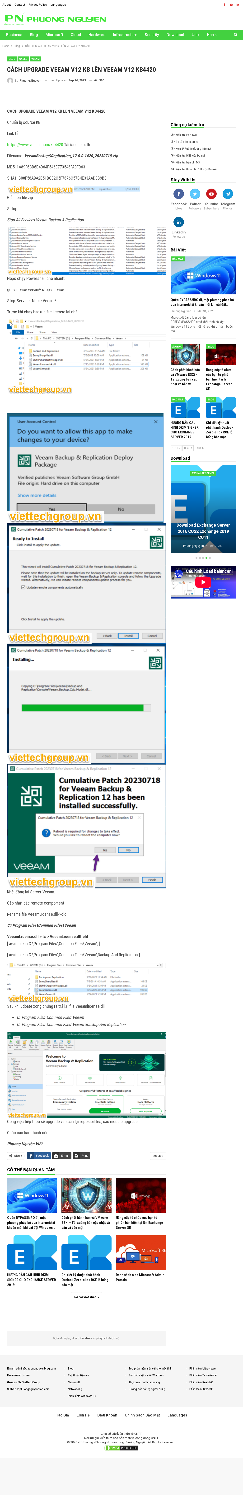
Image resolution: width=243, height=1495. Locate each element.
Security (152, 34)
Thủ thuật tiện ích (78, 1375)
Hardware (97, 34)
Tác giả (62, 1415)
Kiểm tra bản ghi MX (185, 162)
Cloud (76, 34)
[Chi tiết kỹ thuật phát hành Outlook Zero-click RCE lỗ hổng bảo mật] (86, 1252)
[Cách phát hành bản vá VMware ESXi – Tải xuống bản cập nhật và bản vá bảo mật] (86, 1195)
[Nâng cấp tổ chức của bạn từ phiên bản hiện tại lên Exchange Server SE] (141, 1195)
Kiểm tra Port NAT (184, 135)
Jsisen (26, 1375)
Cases (23, 59)
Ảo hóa (177, 346)
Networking (75, 1389)
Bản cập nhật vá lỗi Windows (146, 1375)
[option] (203, 510)
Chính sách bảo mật (142, 1415)
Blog (34, 34)
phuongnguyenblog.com (34, 1389)
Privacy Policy (38, 4)
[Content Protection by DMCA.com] (121, 1448)
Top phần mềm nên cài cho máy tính (150, 1368)
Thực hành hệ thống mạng (144, 1382)
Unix (195, 34)
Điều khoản (107, 1415)
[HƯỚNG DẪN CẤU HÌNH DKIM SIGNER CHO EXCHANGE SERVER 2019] (32, 1252)
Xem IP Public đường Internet (191, 148)
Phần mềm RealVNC (201, 1382)
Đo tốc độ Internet (184, 142)
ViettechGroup (31, 1382)
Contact (19, 4)
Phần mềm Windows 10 (82, 1396)
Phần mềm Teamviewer (203, 1375)
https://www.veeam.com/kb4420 (35, 144)
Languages (58, 4)
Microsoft (54, 34)
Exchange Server (203, 473)
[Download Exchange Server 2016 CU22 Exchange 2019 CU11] (203, 509)
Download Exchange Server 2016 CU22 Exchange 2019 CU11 (203, 531)
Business (14, 34)
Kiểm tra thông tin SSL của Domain (194, 169)
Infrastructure (125, 34)
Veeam (35, 59)
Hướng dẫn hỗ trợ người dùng (147, 1389)
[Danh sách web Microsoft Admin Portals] (141, 1252)
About (6, 4)
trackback (86, 1338)
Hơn (210, 34)
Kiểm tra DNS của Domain (188, 155)
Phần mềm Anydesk (201, 1389)
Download (175, 34)
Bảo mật (177, 259)
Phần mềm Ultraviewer (202, 1368)
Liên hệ (83, 1415)
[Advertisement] (86, 95)
